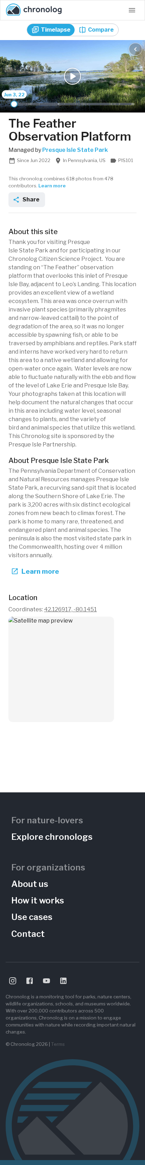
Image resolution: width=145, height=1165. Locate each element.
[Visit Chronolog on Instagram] (13, 981)
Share (31, 199)
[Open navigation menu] (132, 10)
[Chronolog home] (34, 10)
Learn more (52, 185)
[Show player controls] (135, 49)
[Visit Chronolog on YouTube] (46, 981)
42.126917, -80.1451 (70, 609)
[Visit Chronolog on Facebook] (30, 981)
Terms (58, 1044)
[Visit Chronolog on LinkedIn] (63, 981)
